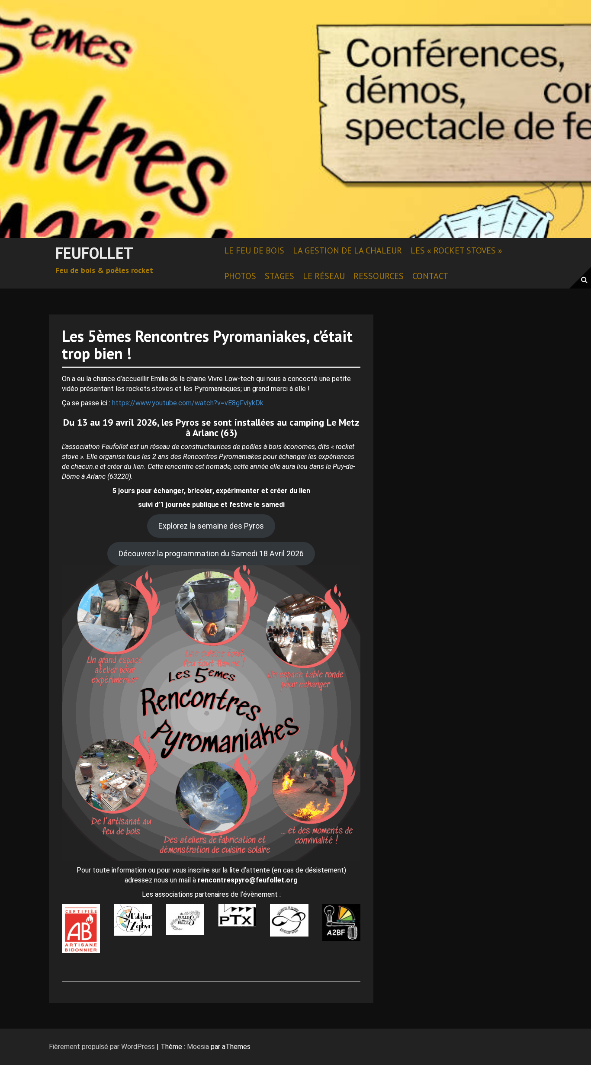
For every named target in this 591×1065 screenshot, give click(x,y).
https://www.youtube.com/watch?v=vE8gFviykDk (187, 403)
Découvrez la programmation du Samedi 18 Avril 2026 (211, 553)
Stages (279, 276)
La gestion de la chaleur (347, 250)
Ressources (378, 276)
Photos (240, 276)
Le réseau (324, 276)
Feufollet (94, 253)
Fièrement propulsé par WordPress (102, 1047)
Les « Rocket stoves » (456, 250)
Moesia (198, 1047)
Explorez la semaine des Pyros (211, 525)
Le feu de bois (254, 250)
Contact (430, 276)
